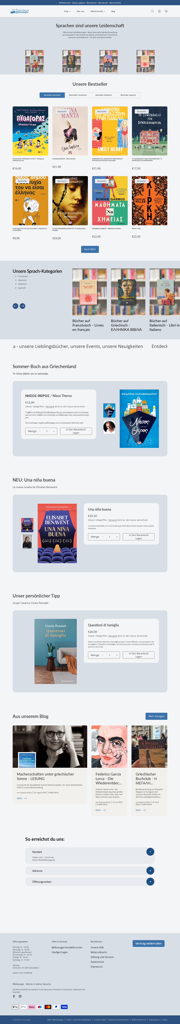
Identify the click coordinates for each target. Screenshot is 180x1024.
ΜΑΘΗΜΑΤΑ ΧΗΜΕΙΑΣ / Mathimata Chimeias (106, 228)
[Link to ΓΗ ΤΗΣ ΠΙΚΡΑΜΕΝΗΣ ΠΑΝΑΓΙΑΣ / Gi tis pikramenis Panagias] (70, 200)
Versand (50, 406)
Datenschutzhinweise (118, 1019)
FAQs (165, 1019)
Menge (32, 431)
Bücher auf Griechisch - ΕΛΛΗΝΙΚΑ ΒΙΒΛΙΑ (126, 325)
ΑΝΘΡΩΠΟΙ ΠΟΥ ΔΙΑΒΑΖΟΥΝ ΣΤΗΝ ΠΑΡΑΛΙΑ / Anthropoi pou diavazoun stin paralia (107, 159)
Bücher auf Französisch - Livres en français (88, 325)
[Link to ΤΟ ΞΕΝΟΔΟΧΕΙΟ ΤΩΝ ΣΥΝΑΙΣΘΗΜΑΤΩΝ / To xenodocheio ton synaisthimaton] (149, 130)
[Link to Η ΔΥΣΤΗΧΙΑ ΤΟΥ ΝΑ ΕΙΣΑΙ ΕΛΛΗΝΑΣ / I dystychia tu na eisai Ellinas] (30, 200)
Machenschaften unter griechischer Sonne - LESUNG (45, 776)
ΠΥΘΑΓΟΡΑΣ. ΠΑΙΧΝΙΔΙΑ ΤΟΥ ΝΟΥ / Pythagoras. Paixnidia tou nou (28, 159)
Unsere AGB (97, 947)
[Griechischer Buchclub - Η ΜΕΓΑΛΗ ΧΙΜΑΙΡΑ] (149, 746)
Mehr (19, 798)
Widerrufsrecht (99, 952)
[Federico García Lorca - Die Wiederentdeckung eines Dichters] (109, 746)
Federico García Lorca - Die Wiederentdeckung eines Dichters (109, 778)
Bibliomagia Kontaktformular (67, 947)
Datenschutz (97, 961)
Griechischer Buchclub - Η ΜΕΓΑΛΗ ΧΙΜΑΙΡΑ (146, 778)
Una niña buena (99, 509)
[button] (67, 11)
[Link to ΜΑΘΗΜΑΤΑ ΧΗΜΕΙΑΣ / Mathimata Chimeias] (110, 200)
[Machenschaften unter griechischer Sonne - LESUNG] (50, 746)
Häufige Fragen (60, 952)
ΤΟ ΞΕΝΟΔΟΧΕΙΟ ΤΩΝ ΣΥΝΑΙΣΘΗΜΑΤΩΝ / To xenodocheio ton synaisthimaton (147, 159)
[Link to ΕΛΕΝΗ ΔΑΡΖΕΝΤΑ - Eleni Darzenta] (70, 130)
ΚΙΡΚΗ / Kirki (136, 228)
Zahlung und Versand (102, 957)
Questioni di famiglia (103, 625)
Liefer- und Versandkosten (78, 1019)
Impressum (97, 966)
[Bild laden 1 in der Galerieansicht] (109, 410)
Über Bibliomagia (55, 1019)
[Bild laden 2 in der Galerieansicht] (109, 427)
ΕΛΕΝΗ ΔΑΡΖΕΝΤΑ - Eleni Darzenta (64, 159)
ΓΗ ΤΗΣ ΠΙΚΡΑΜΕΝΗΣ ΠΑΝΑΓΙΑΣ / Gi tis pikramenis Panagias (69, 229)
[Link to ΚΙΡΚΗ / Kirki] (149, 200)
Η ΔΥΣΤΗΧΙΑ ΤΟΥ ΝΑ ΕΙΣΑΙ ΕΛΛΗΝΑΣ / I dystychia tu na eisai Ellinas (30, 229)
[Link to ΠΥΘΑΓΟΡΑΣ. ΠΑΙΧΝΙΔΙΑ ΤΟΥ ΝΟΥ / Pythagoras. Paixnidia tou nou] (30, 130)
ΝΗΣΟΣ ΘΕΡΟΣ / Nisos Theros (48, 396)
